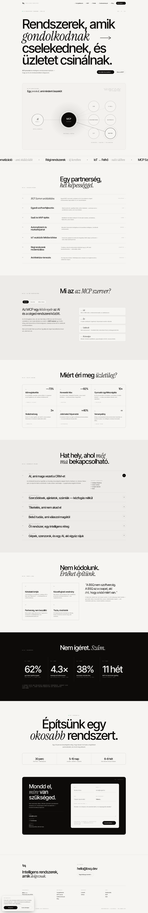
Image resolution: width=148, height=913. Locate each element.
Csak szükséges (25, 907)
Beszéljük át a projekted (105, 72)
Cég (75, 796)
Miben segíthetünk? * (80, 803)
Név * (75, 787)
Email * (98, 787)
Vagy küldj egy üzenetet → (85, 874)
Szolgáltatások (78, 3)
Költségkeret (100, 796)
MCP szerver (60, 894)
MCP (87, 3)
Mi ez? (25, 302)
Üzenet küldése (109, 823)
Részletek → (18, 903)
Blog (112, 3)
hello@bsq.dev (33, 816)
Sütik (106, 896)
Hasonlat (33, 302)
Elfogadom (10, 907)
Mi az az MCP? (120, 72)
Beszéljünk (120, 3)
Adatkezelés (108, 892)
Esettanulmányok (103, 3)
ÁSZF (106, 894)
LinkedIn (83, 892)
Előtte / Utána (41, 302)
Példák (93, 3)
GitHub (82, 894)
